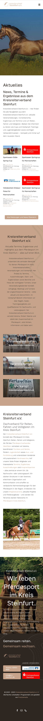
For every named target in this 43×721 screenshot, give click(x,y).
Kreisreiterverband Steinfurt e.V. (27, 692)
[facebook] (17, 710)
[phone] (26, 710)
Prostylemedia (23, 697)
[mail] (21, 710)
